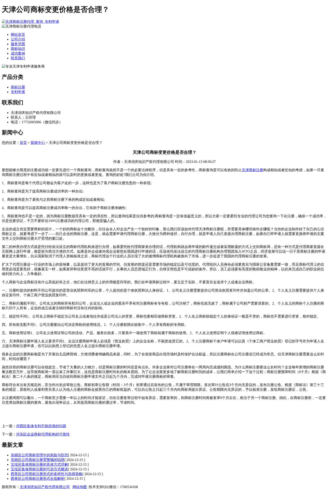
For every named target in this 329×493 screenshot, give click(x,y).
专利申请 (18, 92)
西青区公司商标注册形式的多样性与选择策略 (46, 474)
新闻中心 (38, 143)
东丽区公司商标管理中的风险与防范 (39, 455)
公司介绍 (18, 39)
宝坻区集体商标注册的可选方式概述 (39, 469)
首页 (23, 143)
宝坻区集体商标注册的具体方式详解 (39, 464)
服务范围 (18, 44)
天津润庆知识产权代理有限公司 (45, 487)
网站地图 (80, 487)
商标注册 (18, 87)
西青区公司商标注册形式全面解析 (37, 478)
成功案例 (18, 53)
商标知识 (18, 49)
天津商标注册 (252, 170)
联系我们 (18, 58)
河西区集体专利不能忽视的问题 (41, 426)
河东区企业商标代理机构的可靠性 (43, 434)
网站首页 (18, 34)
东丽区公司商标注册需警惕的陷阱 (37, 460)
